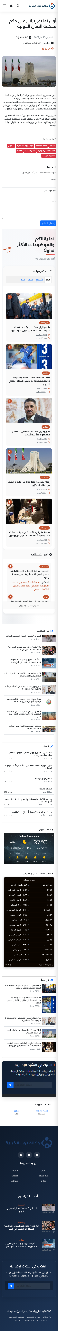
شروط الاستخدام (33, 1317)
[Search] (18, 6)
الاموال (11, 145)
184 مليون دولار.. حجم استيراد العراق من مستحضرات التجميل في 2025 (24, 648)
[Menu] (4, 6)
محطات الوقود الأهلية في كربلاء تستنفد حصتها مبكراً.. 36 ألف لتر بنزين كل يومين (29, 534)
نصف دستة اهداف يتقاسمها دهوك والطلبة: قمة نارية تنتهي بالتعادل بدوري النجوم (29, 380)
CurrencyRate (47, 969)
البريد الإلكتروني (50, 190)
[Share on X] (49, 48)
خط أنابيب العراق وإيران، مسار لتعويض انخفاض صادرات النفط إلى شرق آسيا (25, 661)
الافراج (19, 150)
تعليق (54, 201)
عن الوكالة (47, 1317)
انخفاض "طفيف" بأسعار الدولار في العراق (23, 636)
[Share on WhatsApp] (46, 48)
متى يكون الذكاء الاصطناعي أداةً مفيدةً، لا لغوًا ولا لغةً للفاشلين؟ (29, 433)
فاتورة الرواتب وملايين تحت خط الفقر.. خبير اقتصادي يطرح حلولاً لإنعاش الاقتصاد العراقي (30, 585)
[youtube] (29, 1155)
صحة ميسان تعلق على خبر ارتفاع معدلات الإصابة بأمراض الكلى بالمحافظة (24, 700)
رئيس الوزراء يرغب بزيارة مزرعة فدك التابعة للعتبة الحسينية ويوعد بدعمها (30, 328)
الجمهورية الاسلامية (25, 145)
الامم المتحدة (41, 145)
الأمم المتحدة (29, 150)
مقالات (14, 1181)
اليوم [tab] (48, 280)
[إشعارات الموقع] (11, 6)
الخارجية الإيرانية (48, 155)
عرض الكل (8, 249)
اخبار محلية (43, 1176)
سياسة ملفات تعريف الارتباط (35, 1320)
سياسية (47, 43)
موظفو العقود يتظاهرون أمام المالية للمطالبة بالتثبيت (25, 727)
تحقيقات (14, 1170)
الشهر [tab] (30, 280)
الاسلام (52, 145)
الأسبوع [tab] (39, 280)
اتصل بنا (17, 1320)
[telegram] (21, 1155)
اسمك (53, 179)
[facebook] (37, 1155)
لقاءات (14, 1176)
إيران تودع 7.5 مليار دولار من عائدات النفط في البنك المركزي (29, 483)
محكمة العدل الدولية (46, 150)
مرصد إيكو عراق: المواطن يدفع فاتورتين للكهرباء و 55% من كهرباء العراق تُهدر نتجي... (24, 714)
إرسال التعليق (48, 223)
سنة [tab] (23, 280)
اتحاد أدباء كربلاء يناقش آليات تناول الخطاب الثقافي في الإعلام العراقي (23, 674)
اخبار (43, 1170)
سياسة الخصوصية (16, 1317)
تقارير (43, 1181)
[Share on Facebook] (52, 48)
